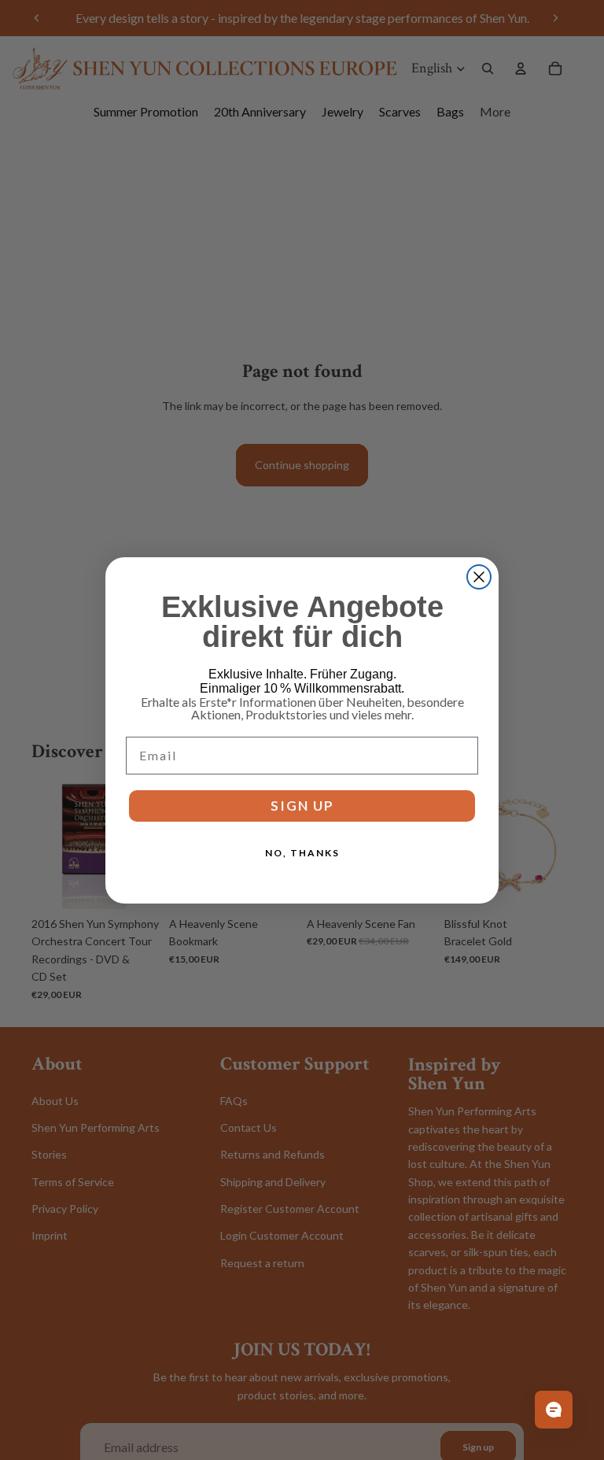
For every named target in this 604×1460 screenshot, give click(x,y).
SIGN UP (302, 805)
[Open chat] (554, 1410)
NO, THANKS (302, 853)
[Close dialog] (479, 577)
